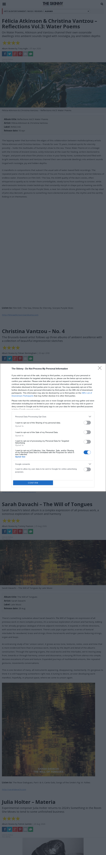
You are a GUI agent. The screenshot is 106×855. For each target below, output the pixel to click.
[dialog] (53, 427)
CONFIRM (33, 483)
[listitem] (53, 416)
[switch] (87, 423)
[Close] (100, 369)
